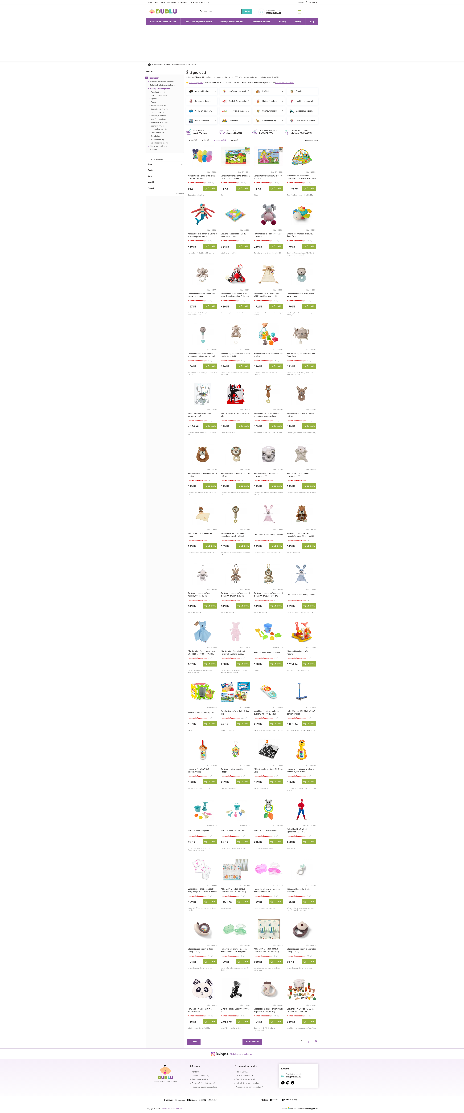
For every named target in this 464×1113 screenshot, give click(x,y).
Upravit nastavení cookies (172, 1109)
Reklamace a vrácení (200, 1079)
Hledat (247, 11)
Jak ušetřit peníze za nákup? (248, 1083)
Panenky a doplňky (158, 105)
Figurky (154, 102)
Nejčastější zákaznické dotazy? (249, 1087)
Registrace (313, 2)
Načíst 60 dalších (252, 1042)
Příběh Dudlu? (242, 1072)
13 (316, 1041)
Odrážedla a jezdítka (159, 129)
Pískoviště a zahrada (159, 122)
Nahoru (194, 1042)
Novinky (153, 150)
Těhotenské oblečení (158, 146)
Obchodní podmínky (200, 1075)
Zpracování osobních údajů (203, 1083)
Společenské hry (157, 139)
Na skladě (157, 159)
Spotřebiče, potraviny (159, 109)
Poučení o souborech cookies (204, 1087)
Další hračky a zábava (159, 143)
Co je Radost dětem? (245, 1075)
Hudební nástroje (158, 112)
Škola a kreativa (157, 133)
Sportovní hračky (157, 126)
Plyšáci (154, 99)
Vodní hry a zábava (158, 119)
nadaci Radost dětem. (284, 82)
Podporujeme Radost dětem (165, 2)
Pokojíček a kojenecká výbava (162, 85)
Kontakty (150, 2)
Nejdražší (205, 140)
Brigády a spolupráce (186, 2)
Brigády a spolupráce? (245, 1079)
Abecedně (234, 140)
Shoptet (293, 1109)
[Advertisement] (232, 43)
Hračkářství (154, 78)
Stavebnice (155, 136)
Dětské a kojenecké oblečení (162, 82)
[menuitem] (163, 21)
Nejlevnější (193, 140)
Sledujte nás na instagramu (242, 1054)
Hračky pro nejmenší (159, 95)
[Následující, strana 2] (309, 1042)
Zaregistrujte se (196, 82)
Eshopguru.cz (312, 1109)
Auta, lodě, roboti (158, 92)
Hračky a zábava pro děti (160, 88)
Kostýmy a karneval (159, 116)
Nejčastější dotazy (202, 2)
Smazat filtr (179, 194)
